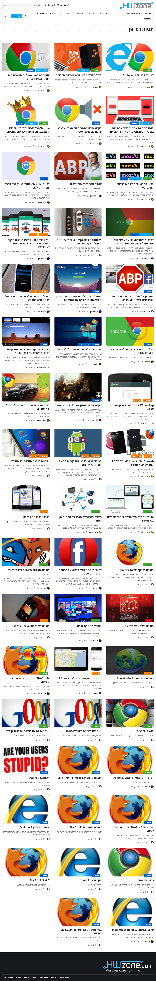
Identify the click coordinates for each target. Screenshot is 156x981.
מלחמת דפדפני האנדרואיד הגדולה (30, 461)
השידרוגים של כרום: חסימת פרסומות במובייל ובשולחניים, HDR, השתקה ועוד (131, 129)
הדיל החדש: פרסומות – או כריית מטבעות (79, 75)
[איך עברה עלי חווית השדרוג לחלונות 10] (78, 331)
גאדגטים (33, 235)
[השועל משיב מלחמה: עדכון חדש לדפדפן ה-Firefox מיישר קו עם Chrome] (78, 278)
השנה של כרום (145, 731)
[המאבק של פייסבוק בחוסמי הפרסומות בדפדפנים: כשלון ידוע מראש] (130, 278)
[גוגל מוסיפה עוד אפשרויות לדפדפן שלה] (26, 713)
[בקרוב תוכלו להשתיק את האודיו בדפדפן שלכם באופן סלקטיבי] (78, 110)
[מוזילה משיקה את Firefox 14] (130, 552)
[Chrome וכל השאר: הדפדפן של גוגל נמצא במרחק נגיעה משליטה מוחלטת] (26, 110)
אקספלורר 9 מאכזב (91, 880)
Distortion (41, 367)
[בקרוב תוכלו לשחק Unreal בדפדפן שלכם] (78, 387)
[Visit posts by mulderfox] (48, 420)
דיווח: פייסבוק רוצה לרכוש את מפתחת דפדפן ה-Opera (80, 571)
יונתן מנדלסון (145, 87)
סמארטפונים (137, 456)
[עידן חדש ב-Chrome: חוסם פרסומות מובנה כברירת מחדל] (26, 57)
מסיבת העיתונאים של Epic (138, 626)
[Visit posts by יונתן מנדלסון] (152, 87)
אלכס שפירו (41, 312)
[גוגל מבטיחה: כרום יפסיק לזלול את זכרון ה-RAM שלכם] (130, 331)
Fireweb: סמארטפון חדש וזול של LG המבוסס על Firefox (133, 462)
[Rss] (45, 5)
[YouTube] (65, 5)
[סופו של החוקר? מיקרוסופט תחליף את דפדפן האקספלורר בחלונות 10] (26, 331)
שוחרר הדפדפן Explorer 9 (34, 827)
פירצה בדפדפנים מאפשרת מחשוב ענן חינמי (80, 518)
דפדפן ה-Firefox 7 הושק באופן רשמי (133, 778)
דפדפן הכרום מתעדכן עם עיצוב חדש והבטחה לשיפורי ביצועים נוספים (133, 241)
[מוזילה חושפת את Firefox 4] (78, 809)
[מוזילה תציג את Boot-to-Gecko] (130, 660)
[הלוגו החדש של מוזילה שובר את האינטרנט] (130, 166)
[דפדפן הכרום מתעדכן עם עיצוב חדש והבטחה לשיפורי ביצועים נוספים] (130, 222)
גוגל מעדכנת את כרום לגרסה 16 (83, 731)
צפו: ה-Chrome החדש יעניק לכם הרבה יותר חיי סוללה (27, 185)
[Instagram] (58, 5)
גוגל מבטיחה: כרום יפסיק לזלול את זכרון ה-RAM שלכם (131, 351)
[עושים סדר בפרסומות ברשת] (78, 166)
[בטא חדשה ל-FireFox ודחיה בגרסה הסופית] (78, 912)
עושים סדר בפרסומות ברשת (86, 184)
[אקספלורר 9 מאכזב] (78, 862)
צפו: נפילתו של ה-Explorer (138, 75)
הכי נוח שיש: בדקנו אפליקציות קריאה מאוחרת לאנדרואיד (80, 462)
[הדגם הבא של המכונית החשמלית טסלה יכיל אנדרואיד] (26, 387)
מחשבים (30, 70)
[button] (25, 16)
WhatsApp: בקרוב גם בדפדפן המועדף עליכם (131, 407)
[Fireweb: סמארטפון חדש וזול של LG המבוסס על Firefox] (130, 443)
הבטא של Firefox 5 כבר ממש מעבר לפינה (133, 829)
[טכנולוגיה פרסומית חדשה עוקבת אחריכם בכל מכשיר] (130, 499)
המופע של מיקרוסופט (89, 626)
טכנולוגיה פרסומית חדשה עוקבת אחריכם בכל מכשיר (130, 518)
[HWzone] (137, 5)
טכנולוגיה (148, 70)
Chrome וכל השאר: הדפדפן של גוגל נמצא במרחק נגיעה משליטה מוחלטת (28, 129)
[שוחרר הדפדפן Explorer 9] (26, 809)
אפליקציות (43, 235)
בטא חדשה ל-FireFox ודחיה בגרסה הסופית (81, 931)
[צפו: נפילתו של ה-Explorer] (130, 57)
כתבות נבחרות (83, 70)
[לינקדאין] (55, 5)
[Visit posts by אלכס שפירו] (48, 311)
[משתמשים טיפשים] (26, 760)
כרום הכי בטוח (145, 880)
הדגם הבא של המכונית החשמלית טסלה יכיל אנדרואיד (27, 407)
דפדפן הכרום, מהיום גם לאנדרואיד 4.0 (80, 678)
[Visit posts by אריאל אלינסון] (100, 255)
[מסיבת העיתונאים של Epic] (130, 608)
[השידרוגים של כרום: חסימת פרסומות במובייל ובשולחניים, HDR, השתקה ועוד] (130, 110)
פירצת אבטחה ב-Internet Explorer (133, 929)
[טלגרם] (52, 5)
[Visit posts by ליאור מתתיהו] (100, 420)
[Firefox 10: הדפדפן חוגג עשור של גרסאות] (26, 660)
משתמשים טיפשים (39, 778)
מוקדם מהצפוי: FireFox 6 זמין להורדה (80, 778)
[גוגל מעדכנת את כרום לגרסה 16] (78, 713)
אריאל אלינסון (93, 255)
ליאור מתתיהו (93, 420)
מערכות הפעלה (84, 344)
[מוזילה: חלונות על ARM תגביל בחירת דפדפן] (26, 552)
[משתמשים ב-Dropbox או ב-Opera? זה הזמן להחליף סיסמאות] (78, 222)
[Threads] (48, 5)
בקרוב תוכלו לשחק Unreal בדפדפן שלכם (78, 405)
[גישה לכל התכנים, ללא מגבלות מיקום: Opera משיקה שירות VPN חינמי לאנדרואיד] (26, 222)
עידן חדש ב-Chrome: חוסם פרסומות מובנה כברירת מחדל (29, 76)
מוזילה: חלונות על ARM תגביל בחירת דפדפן (28, 571)
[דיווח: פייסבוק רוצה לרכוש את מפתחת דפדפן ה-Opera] (78, 552)
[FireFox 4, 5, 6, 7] (26, 862)
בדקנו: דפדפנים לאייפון (36, 517)
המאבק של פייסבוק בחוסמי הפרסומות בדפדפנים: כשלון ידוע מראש (132, 298)
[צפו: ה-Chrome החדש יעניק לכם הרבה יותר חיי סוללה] (26, 166)
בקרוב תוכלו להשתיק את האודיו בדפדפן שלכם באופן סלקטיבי (79, 129)
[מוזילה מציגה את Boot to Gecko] (26, 608)
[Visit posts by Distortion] (48, 367)
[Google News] (61, 5)
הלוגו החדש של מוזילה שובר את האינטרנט (135, 185)
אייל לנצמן (94, 196)
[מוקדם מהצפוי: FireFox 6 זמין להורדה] (78, 760)
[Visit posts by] (100, 479)
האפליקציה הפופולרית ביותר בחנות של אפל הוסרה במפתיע (27, 298)
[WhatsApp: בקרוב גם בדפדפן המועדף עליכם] (130, 387)
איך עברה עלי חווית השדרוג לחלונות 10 (79, 349)
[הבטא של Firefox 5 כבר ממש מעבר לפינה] (130, 809)
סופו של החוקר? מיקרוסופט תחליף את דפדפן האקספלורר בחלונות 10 (28, 351)
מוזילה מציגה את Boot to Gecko (31, 626)
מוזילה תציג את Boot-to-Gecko (135, 678)
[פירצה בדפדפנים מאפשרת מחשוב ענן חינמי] (78, 499)
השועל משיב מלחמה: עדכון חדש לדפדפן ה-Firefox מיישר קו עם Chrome (79, 298)
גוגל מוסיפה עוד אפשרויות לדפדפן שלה (27, 731)
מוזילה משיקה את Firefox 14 (137, 570)
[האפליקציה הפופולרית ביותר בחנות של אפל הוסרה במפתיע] (26, 278)
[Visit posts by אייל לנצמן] (100, 196)
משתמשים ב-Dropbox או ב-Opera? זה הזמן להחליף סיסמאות (79, 241)
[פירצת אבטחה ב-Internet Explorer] (130, 912)
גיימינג (148, 621)
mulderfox (41, 420)
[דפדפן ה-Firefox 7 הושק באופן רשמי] (130, 760)
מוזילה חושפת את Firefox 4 (86, 827)
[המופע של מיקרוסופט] (78, 608)
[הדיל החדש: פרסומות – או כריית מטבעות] (78, 57)
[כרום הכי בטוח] (130, 862)
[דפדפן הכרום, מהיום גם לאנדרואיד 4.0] (78, 660)
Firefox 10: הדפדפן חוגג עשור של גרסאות (30, 680)
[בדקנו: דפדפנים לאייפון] (26, 499)
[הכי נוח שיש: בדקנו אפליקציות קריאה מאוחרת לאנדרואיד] (78, 443)
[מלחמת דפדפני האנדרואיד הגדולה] (26, 443)
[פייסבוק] (68, 5)
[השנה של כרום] (130, 713)
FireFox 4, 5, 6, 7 (39, 880)
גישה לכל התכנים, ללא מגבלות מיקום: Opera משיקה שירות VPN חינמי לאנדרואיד (28, 243)
